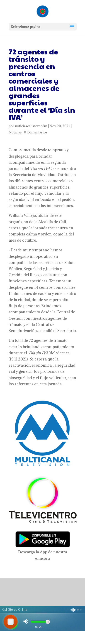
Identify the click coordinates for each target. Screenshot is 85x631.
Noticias (15, 132)
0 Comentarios (35, 132)
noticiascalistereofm (31, 126)
